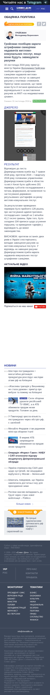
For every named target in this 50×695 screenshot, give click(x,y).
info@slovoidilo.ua (25, 631)
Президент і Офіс (16, 593)
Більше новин (23, 504)
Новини (10, 365)
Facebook (39, 24)
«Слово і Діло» (22, 552)
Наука (33, 602)
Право (33, 614)
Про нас (32, 569)
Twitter (44, 24)
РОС (43, 9)
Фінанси (34, 620)
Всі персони (14, 614)
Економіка (35, 596)
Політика (34, 611)
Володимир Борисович (26, 34)
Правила (31, 577)
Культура (34, 599)
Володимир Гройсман (33, 68)
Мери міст (13, 611)
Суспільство (36, 617)
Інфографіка (25, 512)
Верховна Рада (15, 596)
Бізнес (33, 593)
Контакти (32, 573)
